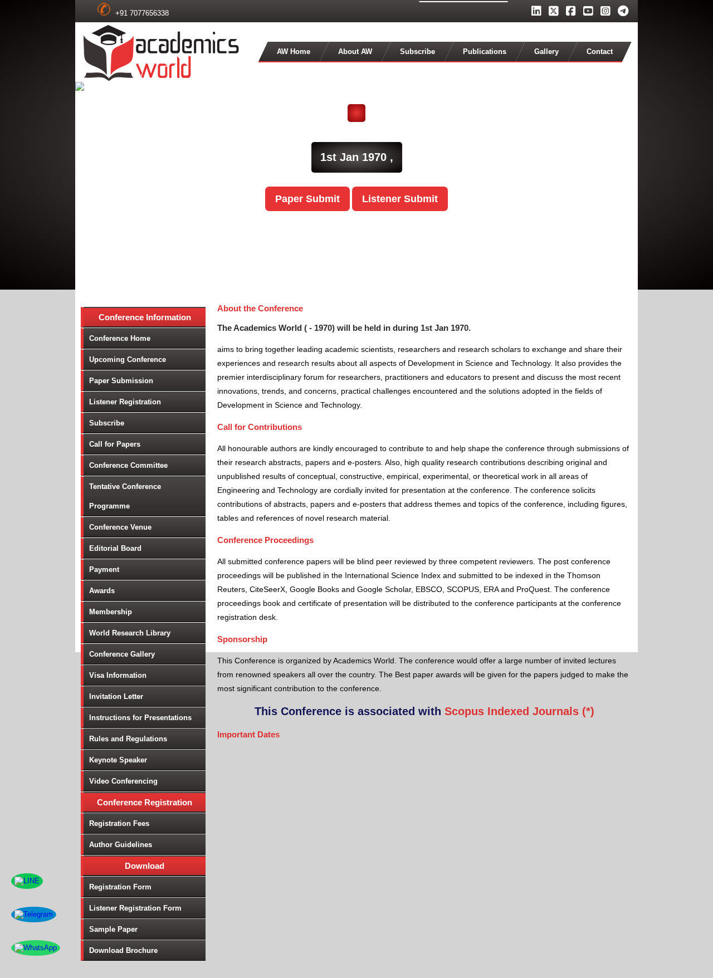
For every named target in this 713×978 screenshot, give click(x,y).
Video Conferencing (123, 781)
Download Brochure (123, 950)
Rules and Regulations (128, 739)
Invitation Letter (116, 696)
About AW (355, 51)
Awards (102, 590)
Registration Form (120, 887)
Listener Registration (125, 402)
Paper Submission (121, 380)
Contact (600, 51)
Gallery (546, 51)
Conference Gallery (122, 654)
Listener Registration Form (135, 908)
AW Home (293, 51)
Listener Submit (400, 198)
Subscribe (417, 51)
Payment (104, 569)
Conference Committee (128, 465)
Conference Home (119, 338)
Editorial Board (115, 548)
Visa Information (117, 675)
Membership (110, 612)
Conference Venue (120, 527)
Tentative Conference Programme (125, 496)
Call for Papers (114, 444)
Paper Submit (307, 198)
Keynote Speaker (118, 760)
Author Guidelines (120, 844)
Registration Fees (119, 823)
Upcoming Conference (127, 359)
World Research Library (129, 633)
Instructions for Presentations (140, 717)
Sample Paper (113, 929)
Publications (484, 51)
